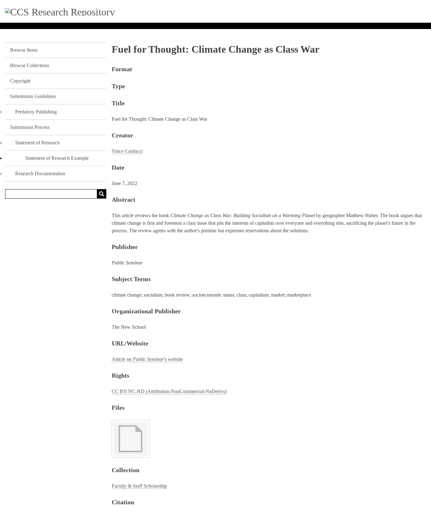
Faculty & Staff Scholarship (139, 486)
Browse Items (24, 50)
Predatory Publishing (36, 111)
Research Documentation (40, 173)
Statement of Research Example (57, 158)
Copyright (20, 81)
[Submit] (101, 194)
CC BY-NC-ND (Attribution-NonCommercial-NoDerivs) (169, 391)
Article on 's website (147, 359)
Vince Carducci (127, 151)
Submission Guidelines (33, 96)
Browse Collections (29, 65)
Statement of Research (37, 142)
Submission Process (30, 127)
